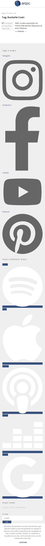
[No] (42, 536)
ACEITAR (23, 542)
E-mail (5, 514)
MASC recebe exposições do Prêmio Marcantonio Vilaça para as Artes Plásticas (28, 25)
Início (3, 13)
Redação (21, 31)
